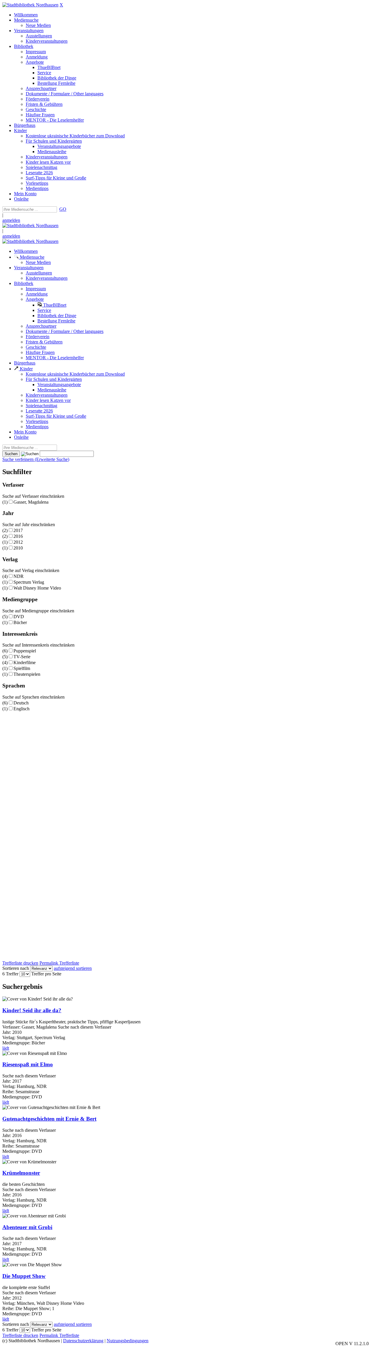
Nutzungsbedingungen (127, 1340)
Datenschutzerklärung (83, 1340)
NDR (18, 576)
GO (62, 209)
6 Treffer (10, 973)
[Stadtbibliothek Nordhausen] (30, 4)
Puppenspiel (24, 650)
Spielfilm (21, 668)
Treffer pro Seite (46, 973)
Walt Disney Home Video (37, 587)
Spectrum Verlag (28, 582)
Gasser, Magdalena (31, 502)
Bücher (20, 622)
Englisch (21, 708)
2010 (18, 547)
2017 (18, 530)
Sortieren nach (15, 968)
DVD (18, 616)
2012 (18, 542)
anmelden (11, 220)
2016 (18, 536)
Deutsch (21, 702)
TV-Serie (21, 656)
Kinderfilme (24, 662)
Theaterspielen (26, 674)
